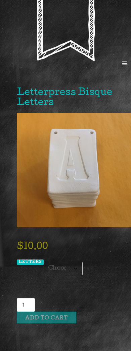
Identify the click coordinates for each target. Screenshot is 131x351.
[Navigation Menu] (124, 64)
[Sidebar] (6, 64)
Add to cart (46, 318)
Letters (30, 262)
